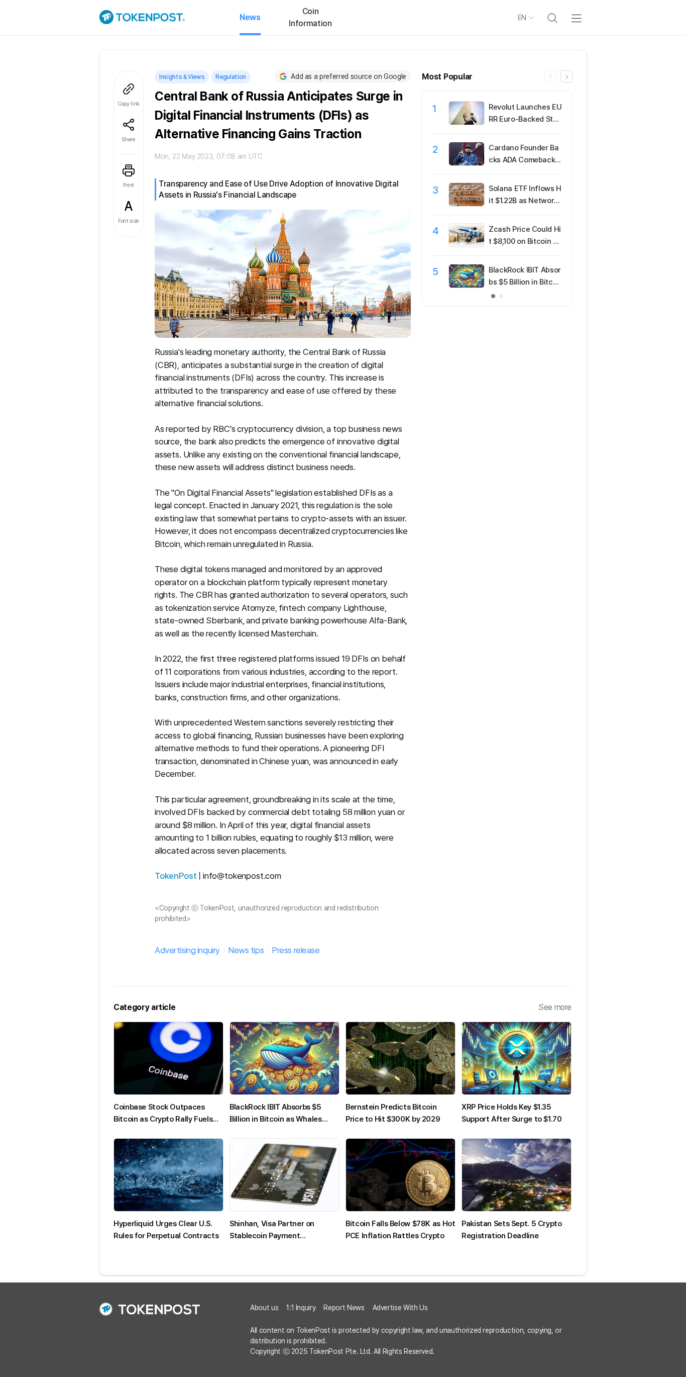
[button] (566, 76)
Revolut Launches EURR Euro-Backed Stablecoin (525, 119)
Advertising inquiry (187, 950)
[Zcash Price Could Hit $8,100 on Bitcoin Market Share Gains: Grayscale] (466, 244)
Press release (295, 950)
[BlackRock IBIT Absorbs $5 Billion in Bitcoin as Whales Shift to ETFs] (466, 285)
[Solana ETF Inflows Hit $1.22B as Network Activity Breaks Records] (466, 204)
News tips (246, 950)
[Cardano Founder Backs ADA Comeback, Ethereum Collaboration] (466, 163)
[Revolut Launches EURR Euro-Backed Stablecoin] (466, 122)
